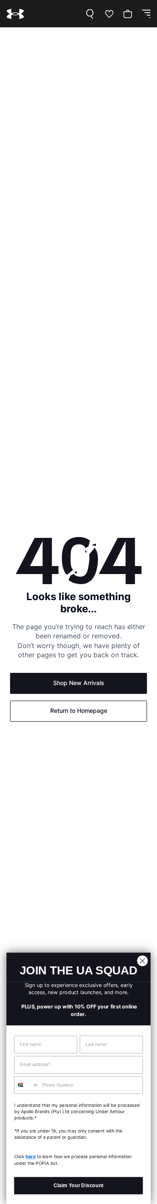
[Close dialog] (142, 960)
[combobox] (26, 1085)
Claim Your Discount (78, 1185)
